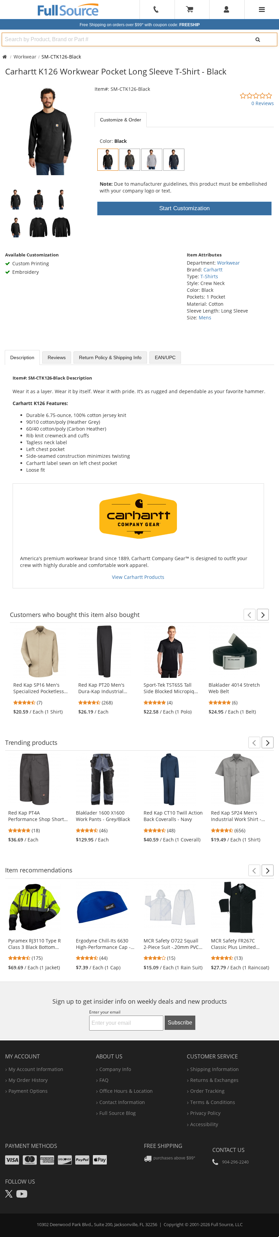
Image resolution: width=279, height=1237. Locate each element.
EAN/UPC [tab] (165, 357)
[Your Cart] (192, 9)
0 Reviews (262, 103)
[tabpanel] (184, 129)
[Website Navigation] (262, 9)
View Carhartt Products (138, 577)
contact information (122, 1102)
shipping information (214, 1069)
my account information (36, 1069)
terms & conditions (212, 1102)
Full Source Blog (117, 1113)
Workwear (25, 56)
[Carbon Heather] (129, 160)
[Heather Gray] (151, 160)
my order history (28, 1080)
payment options (28, 1091)
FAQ (104, 1080)
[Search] (257, 39)
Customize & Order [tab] (120, 119)
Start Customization (184, 208)
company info (115, 1069)
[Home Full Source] (4, 56)
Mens (205, 317)
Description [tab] (22, 357)
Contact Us (228, 1150)
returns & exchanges (214, 1080)
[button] (250, 614)
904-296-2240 (235, 1162)
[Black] (107, 160)
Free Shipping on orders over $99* (140, 24)
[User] (226, 9)
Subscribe (180, 1022)
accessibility (204, 1124)
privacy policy (205, 1113)
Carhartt (213, 269)
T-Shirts (209, 276)
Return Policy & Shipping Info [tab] (110, 357)
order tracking (207, 1091)
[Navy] (173, 160)
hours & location (126, 1091)
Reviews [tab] (57, 357)
